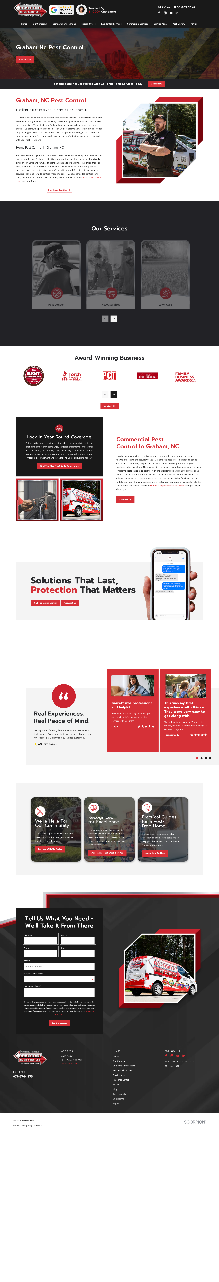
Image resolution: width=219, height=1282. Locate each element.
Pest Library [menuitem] (178, 23)
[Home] (30, 10)
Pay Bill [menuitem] (194, 23)
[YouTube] (171, 13)
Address (27, 961)
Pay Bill (116, 1103)
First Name (28, 935)
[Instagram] (165, 13)
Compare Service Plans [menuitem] (64, 23)
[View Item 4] (210, 758)
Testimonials (119, 1094)
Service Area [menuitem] (160, 23)
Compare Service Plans (124, 1065)
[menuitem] (16, 1125)
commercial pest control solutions (167, 485)
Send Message (59, 1023)
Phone (26, 948)
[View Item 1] (197, 758)
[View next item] (114, 319)
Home (116, 1056)
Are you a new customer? (33, 974)
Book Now (156, 83)
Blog (115, 1089)
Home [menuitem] (24, 23)
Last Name (65, 935)
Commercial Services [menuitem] (137, 23)
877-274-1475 (184, 6)
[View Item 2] (202, 758)
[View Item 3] (206, 758)
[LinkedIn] (177, 13)
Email (63, 948)
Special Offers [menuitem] (88, 23)
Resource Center (121, 1079)
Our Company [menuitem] (40, 23)
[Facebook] (159, 13)
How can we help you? (32, 986)
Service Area (119, 1075)
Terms (116, 1084)
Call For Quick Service (45, 602)
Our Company (119, 1061)
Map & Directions (69, 1063)
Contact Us (25, 59)
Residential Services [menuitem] (111, 23)
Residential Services (122, 1070)
